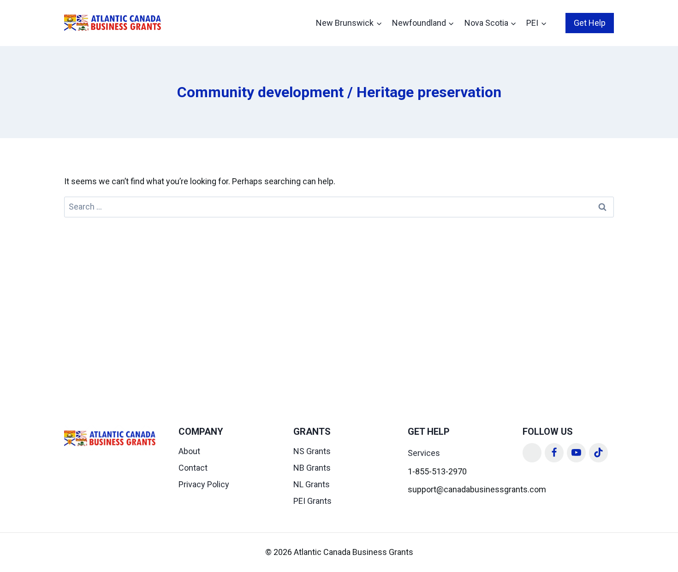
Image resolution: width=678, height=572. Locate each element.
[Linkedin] (532, 452)
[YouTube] (576, 452)
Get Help (590, 23)
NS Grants (312, 451)
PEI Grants (312, 501)
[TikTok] (598, 452)
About (189, 451)
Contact (193, 468)
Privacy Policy (203, 484)
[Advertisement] (339, 286)
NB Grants (312, 468)
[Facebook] (554, 452)
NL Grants (311, 484)
